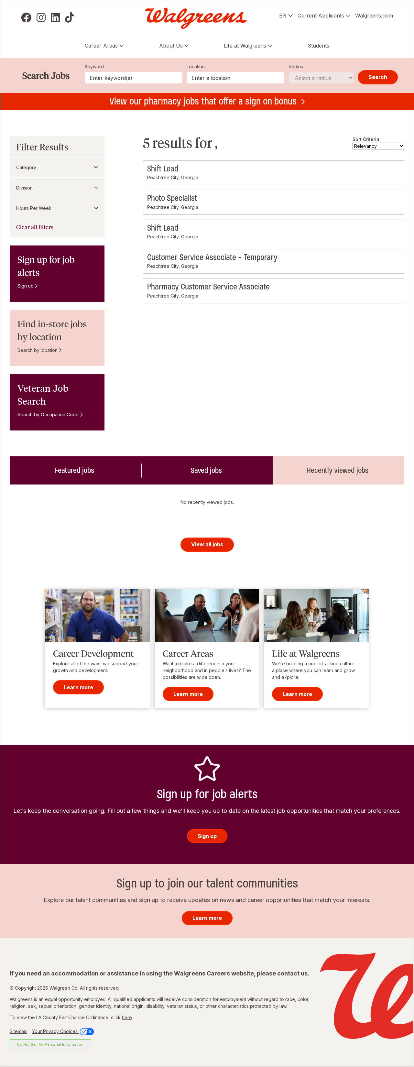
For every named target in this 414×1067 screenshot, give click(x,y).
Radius (296, 66)
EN (283, 15)
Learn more (78, 687)
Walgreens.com (374, 15)
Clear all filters (34, 227)
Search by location (37, 350)
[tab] (75, 470)
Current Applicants (321, 15)
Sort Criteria (366, 139)
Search (377, 77)
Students (318, 45)
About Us (171, 45)
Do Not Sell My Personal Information (50, 1044)
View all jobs (207, 544)
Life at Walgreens (245, 45)
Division (24, 188)
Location (196, 66)
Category (26, 167)
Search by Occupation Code (48, 414)
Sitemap (18, 1031)
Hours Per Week (33, 208)
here (127, 1017)
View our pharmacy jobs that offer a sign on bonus (203, 101)
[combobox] (235, 77)
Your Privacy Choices (55, 1031)
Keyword (94, 66)
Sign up (25, 286)
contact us (292, 973)
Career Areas (101, 45)
